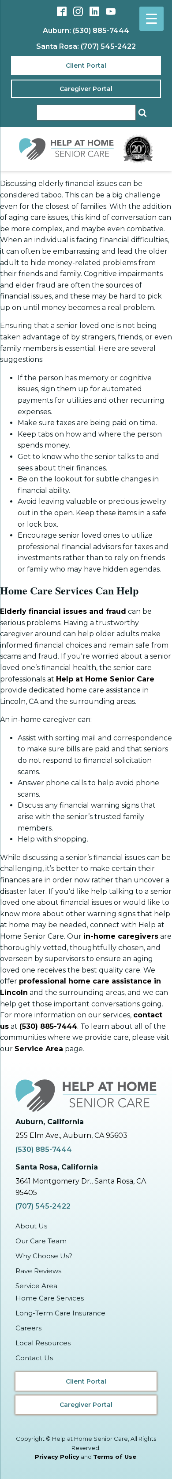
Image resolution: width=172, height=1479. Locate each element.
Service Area (39, 1049)
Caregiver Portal (86, 89)
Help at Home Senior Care (105, 679)
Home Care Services (49, 1298)
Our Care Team (41, 1241)
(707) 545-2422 (43, 1206)
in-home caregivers (120, 936)
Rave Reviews (38, 1271)
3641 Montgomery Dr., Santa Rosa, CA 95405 (80, 1187)
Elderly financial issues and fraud (63, 611)
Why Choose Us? (43, 1256)
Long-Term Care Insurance (60, 1313)
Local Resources (43, 1343)
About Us (31, 1226)
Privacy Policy (57, 1456)
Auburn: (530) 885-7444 (86, 30)
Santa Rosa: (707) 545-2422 (86, 46)
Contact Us (34, 1358)
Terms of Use (114, 1456)
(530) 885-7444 (48, 1026)
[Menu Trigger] (151, 19)
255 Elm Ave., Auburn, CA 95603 (71, 1135)
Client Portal (86, 65)
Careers (28, 1328)
